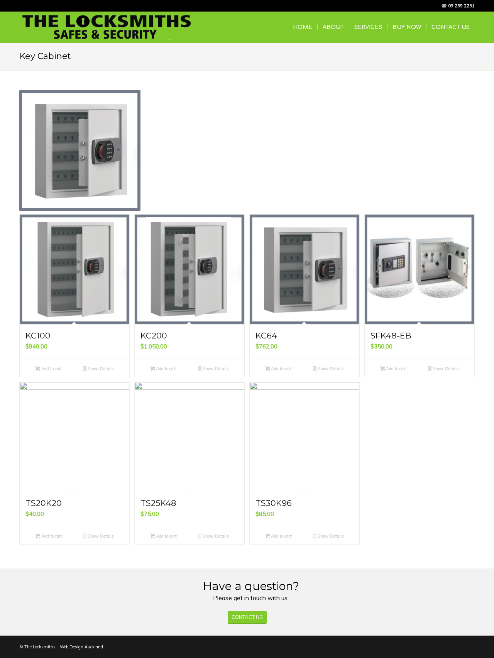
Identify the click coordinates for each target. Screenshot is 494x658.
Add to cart (51, 368)
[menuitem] (302, 27)
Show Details (100, 368)
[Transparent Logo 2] (106, 27)
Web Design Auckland (81, 647)
